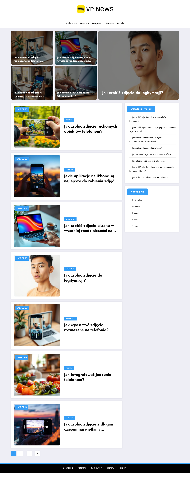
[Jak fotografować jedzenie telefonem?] (37, 374)
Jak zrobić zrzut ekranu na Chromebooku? (73, 94)
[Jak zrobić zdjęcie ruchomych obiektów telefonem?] (37, 126)
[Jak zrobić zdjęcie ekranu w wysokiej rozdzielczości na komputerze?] (76, 47)
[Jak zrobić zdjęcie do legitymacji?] (138, 65)
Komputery (97, 23)
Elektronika (71, 23)
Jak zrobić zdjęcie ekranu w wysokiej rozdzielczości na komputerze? (74, 59)
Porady (120, 23)
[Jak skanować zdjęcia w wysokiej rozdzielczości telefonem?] (32, 82)
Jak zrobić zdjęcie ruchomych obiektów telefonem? (90, 129)
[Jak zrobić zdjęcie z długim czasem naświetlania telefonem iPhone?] (37, 424)
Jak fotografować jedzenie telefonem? (87, 377)
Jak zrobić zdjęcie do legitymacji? (132, 92)
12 (30, 453)
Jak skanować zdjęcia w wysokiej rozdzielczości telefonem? (28, 94)
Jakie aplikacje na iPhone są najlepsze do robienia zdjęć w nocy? (91, 178)
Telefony (110, 23)
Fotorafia (84, 23)
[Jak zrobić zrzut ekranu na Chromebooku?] (76, 82)
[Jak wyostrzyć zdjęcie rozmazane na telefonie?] (32, 47)
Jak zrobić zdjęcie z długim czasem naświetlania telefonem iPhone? (88, 427)
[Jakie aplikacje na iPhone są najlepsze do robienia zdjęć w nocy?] (37, 176)
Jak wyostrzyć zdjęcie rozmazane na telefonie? (28, 59)
